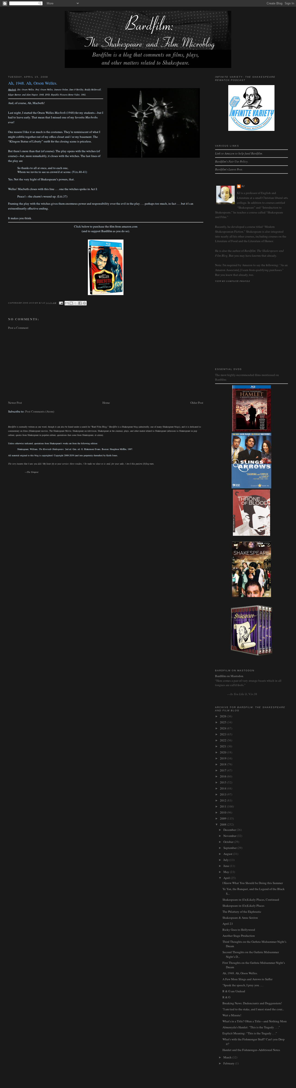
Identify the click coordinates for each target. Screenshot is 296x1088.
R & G (226, 997)
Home (106, 403)
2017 (223, 770)
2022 (223, 740)
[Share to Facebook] (80, 303)
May (226, 872)
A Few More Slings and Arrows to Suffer (247, 979)
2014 (223, 788)
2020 (223, 752)
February (229, 1063)
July (226, 860)
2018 (223, 764)
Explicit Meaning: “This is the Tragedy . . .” (249, 1033)
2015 (223, 782)
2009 (223, 818)
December (230, 830)
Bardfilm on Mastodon (229, 676)
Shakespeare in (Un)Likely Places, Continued (250, 899)
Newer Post (15, 403)
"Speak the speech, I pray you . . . (242, 985)
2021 (223, 746)
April (227, 878)
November (230, 836)
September (230, 848)
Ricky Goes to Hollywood (238, 930)
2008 (223, 824)
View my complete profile (232, 281)
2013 (223, 794)
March (227, 1057)
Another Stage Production (238, 936)
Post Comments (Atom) (39, 411)
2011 (223, 806)
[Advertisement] (105, 365)
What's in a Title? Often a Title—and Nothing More (254, 1021)
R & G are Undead (233, 991)
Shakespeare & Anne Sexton (240, 917)
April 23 (227, 924)
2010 (223, 812)
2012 (223, 800)
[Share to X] (75, 303)
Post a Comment (18, 328)
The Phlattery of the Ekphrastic (241, 911)
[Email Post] (61, 302)
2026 (223, 716)
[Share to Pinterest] (84, 303)
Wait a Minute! (231, 1015)
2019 (223, 758)
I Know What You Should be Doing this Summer (252, 883)
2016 (223, 776)
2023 (223, 734)
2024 (223, 728)
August (228, 854)
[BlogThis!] (71, 303)
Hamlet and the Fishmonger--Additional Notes (251, 1050)
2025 (223, 722)
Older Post (196, 403)
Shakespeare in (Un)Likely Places (243, 905)
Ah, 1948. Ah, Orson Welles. (240, 973)
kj (243, 186)
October (228, 842)
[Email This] (67, 303)
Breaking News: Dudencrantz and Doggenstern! (252, 1003)
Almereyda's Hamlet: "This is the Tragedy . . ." (251, 1027)
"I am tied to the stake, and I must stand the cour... (253, 1009)
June (226, 866)
